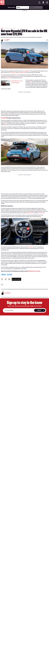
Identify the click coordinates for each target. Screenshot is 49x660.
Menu (47, 3)
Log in (43, 3)
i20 (30, 81)
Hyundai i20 (4, 118)
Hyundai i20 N (26, 71)
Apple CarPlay (30, 212)
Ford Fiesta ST (12, 72)
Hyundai (3, 75)
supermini (8, 77)
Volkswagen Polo (22, 72)
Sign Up (39, 310)
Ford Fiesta (30, 247)
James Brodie (7, 39)
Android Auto (41, 212)
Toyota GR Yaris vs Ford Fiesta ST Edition (16, 81)
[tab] (24, 285)
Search (39, 3)
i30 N (5, 123)
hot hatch (16, 75)
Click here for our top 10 (34, 271)
